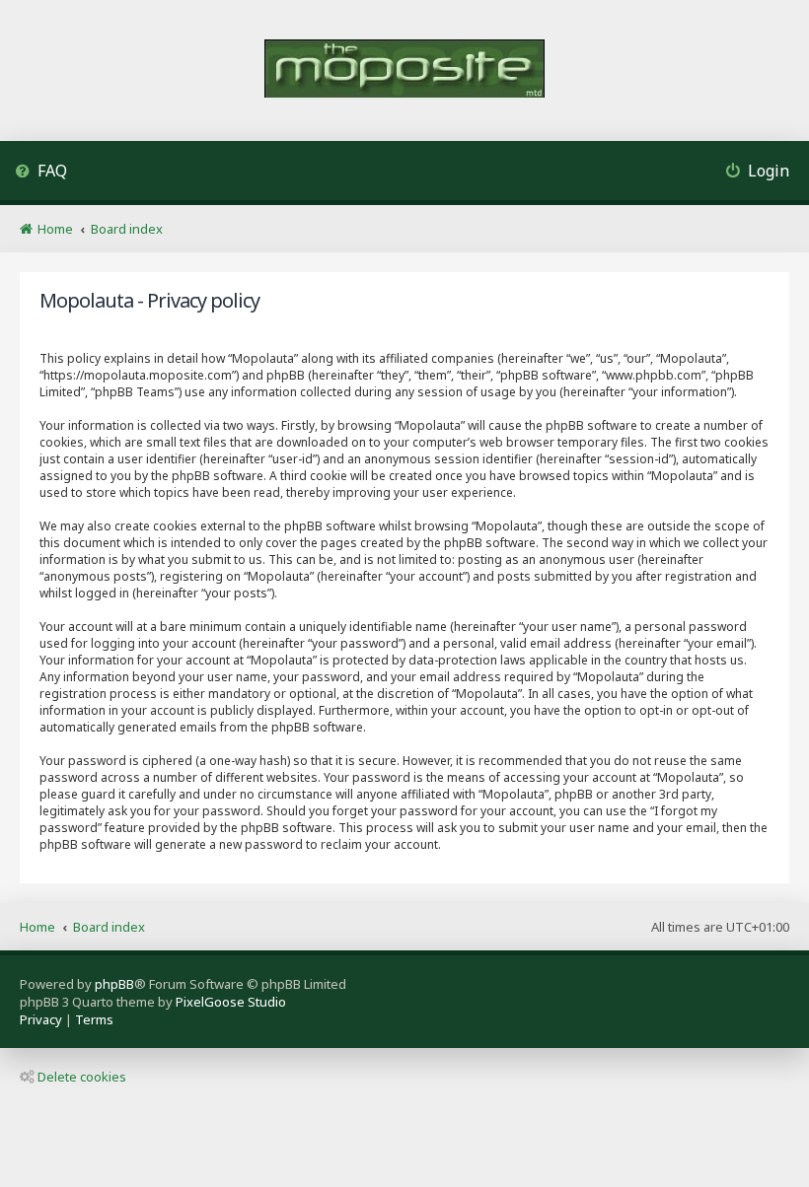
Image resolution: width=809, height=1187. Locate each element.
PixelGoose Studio (231, 1002)
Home (37, 927)
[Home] (404, 70)
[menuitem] (41, 173)
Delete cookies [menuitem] (81, 1076)
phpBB (114, 984)
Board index (109, 927)
